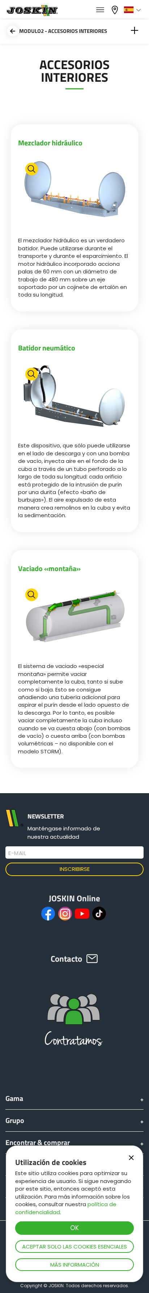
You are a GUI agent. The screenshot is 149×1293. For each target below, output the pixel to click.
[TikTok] (99, 913)
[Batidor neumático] (74, 399)
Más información (74, 1264)
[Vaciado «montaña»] (74, 620)
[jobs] (100, 10)
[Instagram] (65, 913)
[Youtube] (82, 913)
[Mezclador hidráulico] (74, 194)
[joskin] (31, 14)
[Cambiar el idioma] (133, 9)
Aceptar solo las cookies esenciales (74, 1246)
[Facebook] (48, 913)
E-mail (17, 853)
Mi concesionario (115, 9)
